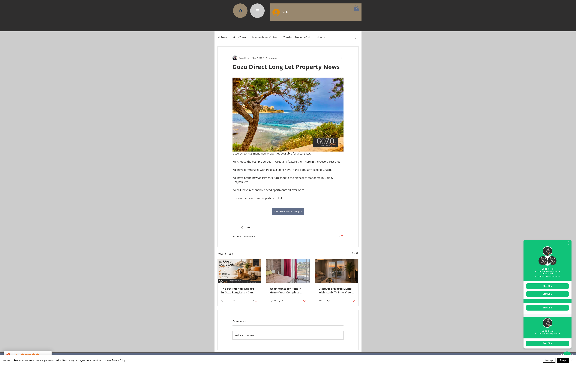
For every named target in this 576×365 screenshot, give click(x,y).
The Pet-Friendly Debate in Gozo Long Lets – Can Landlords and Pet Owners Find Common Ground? (239, 290)
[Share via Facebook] (233, 227)
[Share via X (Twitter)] (241, 227)
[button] (356, 8)
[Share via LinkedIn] (248, 227)
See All (355, 253)
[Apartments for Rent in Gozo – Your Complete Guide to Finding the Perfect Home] (288, 271)
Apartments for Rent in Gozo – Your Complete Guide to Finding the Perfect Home (286, 290)
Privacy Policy (118, 360)
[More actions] (342, 58)
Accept (563, 360)
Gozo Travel (239, 37)
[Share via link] (256, 227)
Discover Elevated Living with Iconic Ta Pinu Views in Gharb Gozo (336, 290)
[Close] (572, 360)
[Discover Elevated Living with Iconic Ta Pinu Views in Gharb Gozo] (336, 271)
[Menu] (257, 10)
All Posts (222, 37)
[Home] (240, 10)
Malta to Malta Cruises (265, 37)
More (319, 37)
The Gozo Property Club (297, 37)
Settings (549, 360)
